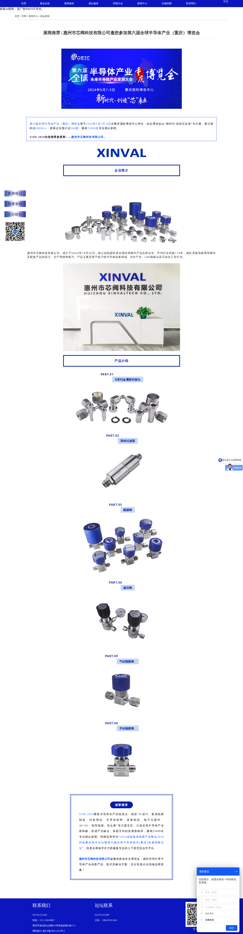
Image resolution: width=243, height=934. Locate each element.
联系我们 (191, 3)
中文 (225, 1)
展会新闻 (44, 16)
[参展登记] (15, 193)
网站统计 (37, 931)
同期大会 (118, 3)
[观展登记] (15, 204)
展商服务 (69, 3)
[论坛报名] (15, 214)
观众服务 (94, 3)
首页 (23, 3)
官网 (24, 16)
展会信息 (45, 3)
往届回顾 (167, 3)
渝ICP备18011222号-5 (54, 931)
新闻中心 (142, 3)
